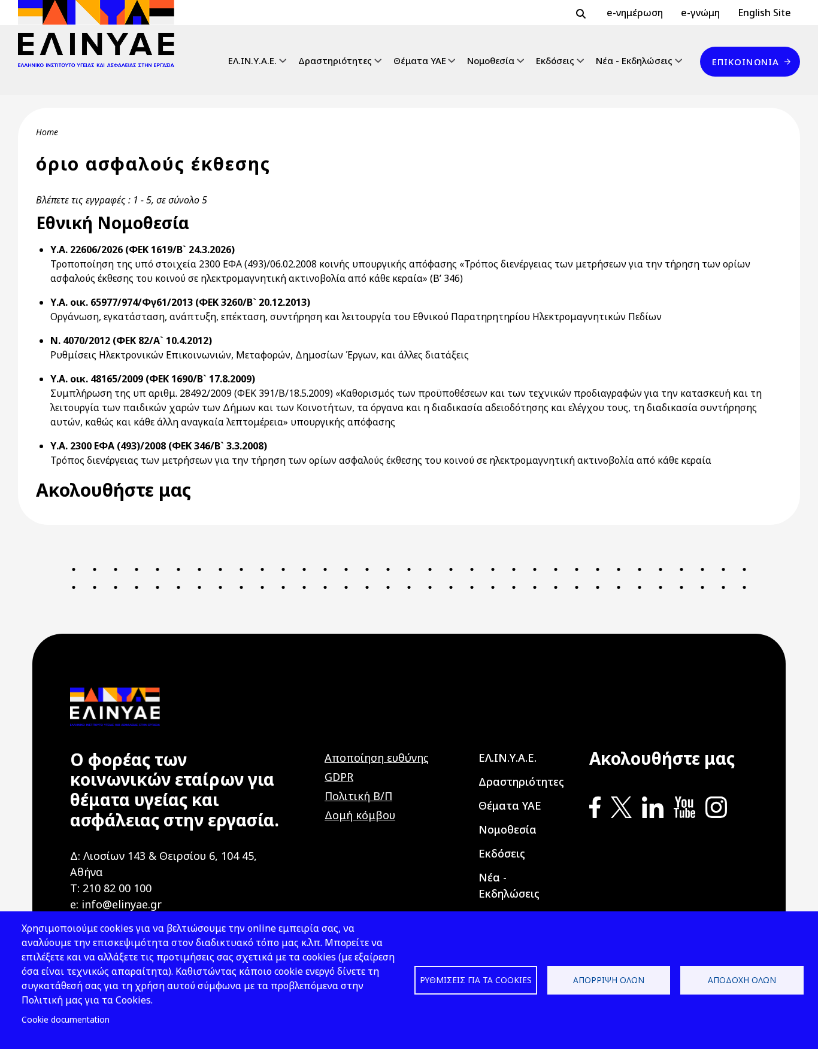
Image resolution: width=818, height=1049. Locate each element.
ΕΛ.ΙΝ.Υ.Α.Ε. (252, 60)
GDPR (339, 777)
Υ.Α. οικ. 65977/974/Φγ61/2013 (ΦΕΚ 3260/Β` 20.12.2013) (180, 302)
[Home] (101, 33)
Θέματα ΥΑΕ (419, 60)
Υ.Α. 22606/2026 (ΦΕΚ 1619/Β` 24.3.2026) (142, 249)
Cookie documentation (66, 1019)
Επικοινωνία (745, 62)
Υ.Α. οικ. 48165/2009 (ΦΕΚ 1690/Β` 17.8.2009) (152, 378)
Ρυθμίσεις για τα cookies (476, 980)
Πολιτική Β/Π (358, 796)
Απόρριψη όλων (608, 980)
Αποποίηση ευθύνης (377, 757)
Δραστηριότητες (335, 60)
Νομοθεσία (490, 60)
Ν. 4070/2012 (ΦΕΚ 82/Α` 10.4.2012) (131, 340)
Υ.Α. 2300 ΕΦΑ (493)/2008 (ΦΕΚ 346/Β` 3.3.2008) (158, 445)
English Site (764, 12)
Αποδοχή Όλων (742, 980)
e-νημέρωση (635, 12)
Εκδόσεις (555, 60)
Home (47, 132)
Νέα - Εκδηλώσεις (634, 60)
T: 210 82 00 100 (111, 888)
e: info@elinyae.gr (116, 904)
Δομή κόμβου (360, 815)
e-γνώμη (700, 12)
